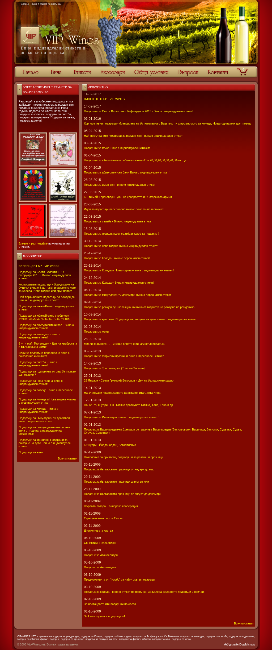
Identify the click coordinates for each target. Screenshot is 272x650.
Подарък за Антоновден (100, 567)
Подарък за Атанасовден (101, 555)
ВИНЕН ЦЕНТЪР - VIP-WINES (39, 265)
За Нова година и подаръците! (104, 616)
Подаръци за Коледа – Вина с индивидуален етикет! (38, 410)
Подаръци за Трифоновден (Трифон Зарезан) (115, 368)
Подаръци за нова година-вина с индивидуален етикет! (41, 382)
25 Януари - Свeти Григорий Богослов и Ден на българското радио (128, 380)
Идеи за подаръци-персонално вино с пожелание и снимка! (44, 354)
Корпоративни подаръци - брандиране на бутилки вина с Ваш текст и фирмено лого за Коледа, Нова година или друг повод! (47, 287)
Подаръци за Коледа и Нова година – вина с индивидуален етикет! (47, 401)
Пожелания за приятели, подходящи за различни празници (123, 457)
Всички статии (67, 458)
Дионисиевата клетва (98, 530)
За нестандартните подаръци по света (110, 604)
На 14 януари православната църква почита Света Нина (122, 392)
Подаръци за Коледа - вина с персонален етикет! (117, 258)
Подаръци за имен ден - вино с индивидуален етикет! (40, 336)
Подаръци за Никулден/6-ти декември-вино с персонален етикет (45, 419)
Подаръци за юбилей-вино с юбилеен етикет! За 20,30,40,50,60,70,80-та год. (44, 317)
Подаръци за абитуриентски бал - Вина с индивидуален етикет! (46, 326)
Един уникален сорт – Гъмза (103, 518)
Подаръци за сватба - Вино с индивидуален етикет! (38, 364)
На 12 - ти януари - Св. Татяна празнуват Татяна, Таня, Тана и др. (129, 405)
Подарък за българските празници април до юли (116, 481)
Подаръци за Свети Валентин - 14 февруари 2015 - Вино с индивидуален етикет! (45, 275)
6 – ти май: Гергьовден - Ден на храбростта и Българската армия (128, 196)
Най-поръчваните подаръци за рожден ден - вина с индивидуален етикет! (47, 298)
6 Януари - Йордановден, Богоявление (110, 444)
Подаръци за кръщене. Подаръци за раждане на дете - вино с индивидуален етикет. (45, 443)
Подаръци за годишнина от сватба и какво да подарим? (121, 233)
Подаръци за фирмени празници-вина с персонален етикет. (124, 356)
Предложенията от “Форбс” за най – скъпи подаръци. (119, 579)
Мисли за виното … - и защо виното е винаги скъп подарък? (124, 343)
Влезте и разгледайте (33, 243)
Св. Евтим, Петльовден (100, 542)
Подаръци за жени (31, 452)
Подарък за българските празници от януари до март (120, 469)
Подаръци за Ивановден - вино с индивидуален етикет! (121, 417)
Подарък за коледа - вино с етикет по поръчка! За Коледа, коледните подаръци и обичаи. (144, 591)
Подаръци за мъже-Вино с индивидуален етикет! (117, 148)
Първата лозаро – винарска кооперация (111, 506)
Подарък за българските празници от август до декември (122, 493)
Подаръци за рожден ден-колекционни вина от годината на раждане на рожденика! (44, 430)
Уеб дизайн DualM (239, 644)
